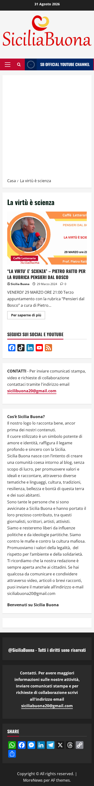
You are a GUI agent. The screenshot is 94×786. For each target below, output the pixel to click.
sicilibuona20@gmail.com (31, 390)
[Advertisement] (47, 128)
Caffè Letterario (24, 258)
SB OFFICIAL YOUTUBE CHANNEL (65, 64)
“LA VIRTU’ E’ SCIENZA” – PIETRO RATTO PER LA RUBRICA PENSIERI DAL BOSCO (47, 238)
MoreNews (33, 780)
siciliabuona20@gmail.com (47, 705)
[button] (7, 64)
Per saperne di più (28, 316)
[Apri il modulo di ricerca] (19, 64)
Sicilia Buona (20, 284)
